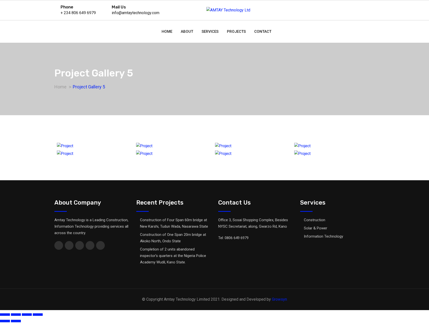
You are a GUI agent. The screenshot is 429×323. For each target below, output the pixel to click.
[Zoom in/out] (38, 314)
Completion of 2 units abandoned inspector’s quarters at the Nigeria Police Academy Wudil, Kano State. (173, 255)
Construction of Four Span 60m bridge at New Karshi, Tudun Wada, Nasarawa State (174, 223)
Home (167, 31)
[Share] (16, 314)
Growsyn (279, 299)
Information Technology (323, 236)
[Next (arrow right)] (16, 321)
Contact (262, 31)
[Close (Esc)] (5, 314)
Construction (314, 220)
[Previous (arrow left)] (5, 321)
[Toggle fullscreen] (27, 314)
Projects (236, 31)
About (187, 31)
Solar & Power (315, 228)
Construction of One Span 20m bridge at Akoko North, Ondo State (173, 237)
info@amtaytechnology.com (135, 12)
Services (210, 31)
